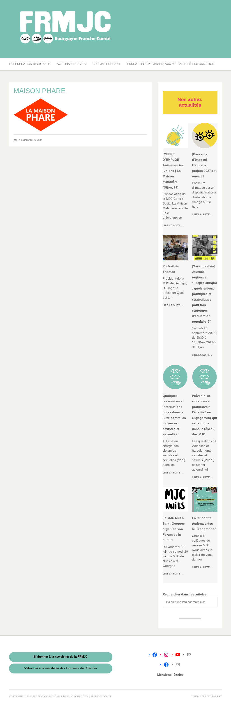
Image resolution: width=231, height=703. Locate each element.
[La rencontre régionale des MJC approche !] (204, 499)
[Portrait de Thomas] (175, 247)
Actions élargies (71, 64)
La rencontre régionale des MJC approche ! (204, 523)
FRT (219, 696)
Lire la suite (173, 225)
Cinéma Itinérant (106, 64)
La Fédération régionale (29, 64)
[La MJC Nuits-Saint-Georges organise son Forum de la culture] (175, 499)
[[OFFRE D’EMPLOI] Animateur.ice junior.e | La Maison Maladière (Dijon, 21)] (175, 135)
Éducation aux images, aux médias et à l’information (170, 64)
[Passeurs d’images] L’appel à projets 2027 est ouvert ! (204, 165)
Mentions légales (170, 674)
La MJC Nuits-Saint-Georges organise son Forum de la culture (174, 529)
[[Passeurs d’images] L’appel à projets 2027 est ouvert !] (204, 135)
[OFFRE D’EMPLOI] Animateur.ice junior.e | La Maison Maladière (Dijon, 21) (173, 170)
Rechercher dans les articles (184, 594)
